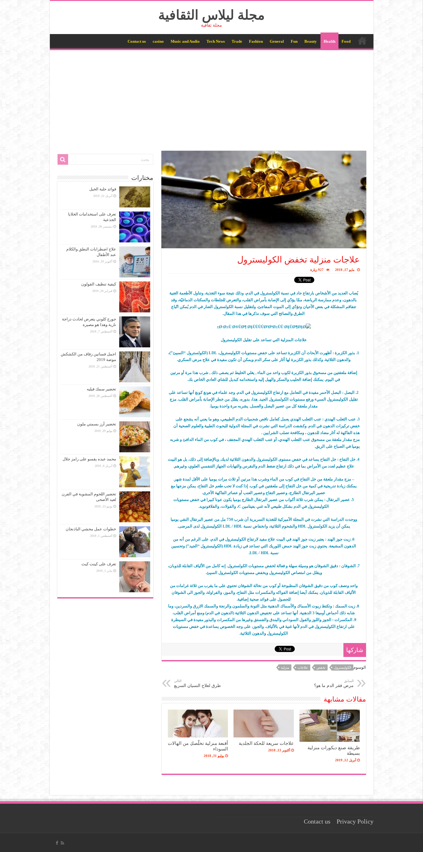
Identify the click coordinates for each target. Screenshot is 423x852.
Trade (237, 41)
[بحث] (63, 159)
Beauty (310, 41)
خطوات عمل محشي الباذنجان (91, 529)
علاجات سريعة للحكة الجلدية (266, 743)
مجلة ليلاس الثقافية (211, 15)
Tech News (216, 41)
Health (329, 41)
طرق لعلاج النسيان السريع (197, 683)
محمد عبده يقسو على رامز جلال (89, 459)
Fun (294, 41)
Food (346, 41)
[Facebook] (57, 843)
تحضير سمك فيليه (101, 389)
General (277, 41)
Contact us (137, 41)
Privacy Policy (355, 821)
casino (158, 41)
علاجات (303, 667)
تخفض (320, 667)
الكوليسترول (342, 667)
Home (362, 40)
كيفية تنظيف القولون (98, 284)
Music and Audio (185, 41)
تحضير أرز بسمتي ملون (96, 424)
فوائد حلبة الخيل (102, 189)
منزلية (285, 667)
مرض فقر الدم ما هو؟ (334, 683)
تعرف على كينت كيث (98, 564)
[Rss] (62, 843)
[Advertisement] (211, 96)
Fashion (256, 41)
